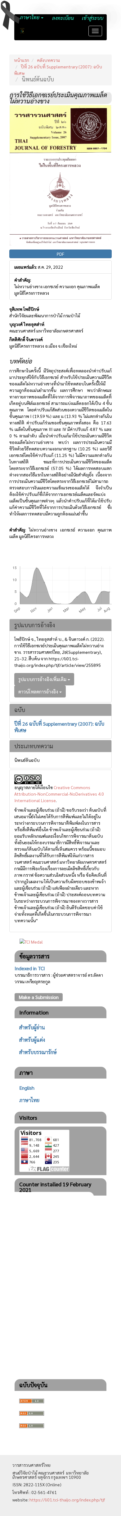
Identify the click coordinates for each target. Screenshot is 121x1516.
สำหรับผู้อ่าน (32, 1027)
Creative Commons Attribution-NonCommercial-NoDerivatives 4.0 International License (59, 793)
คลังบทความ (48, 60)
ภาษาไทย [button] (30, 17)
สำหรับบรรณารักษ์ (38, 1052)
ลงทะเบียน (63, 18)
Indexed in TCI (30, 968)
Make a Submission (39, 997)
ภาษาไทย (29, 1100)
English (26, 1087)
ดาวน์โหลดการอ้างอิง (38, 691)
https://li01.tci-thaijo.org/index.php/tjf (67, 1499)
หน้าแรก (21, 60)
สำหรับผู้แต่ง (32, 1039)
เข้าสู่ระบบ (92, 18)
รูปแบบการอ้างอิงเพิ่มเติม (43, 679)
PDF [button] (60, 254)
